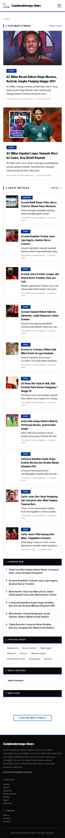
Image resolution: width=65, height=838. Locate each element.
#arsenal (48, 659)
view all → (56, 188)
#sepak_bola (12, 648)
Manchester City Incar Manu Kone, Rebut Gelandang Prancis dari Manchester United (32, 593)
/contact (7, 821)
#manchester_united (16, 659)
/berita (6, 787)
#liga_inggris (45, 648)
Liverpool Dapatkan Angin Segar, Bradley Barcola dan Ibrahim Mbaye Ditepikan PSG (40, 462)
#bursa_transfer (29, 648)
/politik (6, 797)
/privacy (7, 818)
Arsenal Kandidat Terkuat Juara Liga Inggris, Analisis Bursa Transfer (38, 240)
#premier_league (38, 653)
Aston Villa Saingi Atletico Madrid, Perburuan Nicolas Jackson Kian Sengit (39, 425)
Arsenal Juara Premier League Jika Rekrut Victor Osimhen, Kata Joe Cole (40, 278)
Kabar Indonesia (15, 680)
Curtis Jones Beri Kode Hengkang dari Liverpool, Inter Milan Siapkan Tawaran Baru (39, 500)
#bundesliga (34, 659)
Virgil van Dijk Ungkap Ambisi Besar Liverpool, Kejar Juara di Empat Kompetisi (34, 571)
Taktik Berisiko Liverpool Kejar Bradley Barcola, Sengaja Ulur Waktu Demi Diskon (31, 626)
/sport (6, 800)
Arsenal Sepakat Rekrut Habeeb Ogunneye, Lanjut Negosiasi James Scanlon (40, 315)
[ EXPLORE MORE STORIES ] (32, 718)
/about (6, 815)
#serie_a (23, 653)
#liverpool (11, 653)
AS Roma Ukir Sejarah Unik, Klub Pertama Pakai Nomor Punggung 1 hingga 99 (39, 387)
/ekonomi (7, 803)
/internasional (9, 794)
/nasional (7, 790)
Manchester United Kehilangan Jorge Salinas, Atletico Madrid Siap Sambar (29, 615)
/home (6, 19)
